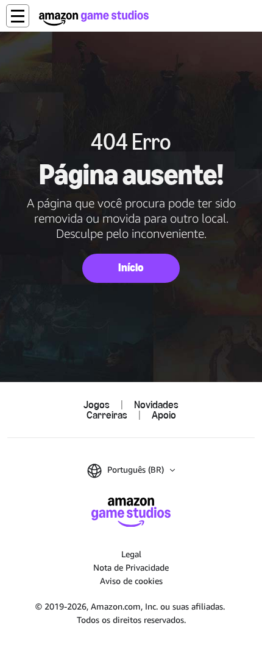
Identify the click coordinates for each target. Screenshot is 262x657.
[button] (17, 15)
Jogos (96, 404)
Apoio (164, 414)
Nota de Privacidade (131, 567)
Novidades (156, 404)
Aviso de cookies (131, 580)
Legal (131, 554)
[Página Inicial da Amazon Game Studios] (94, 18)
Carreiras (107, 414)
